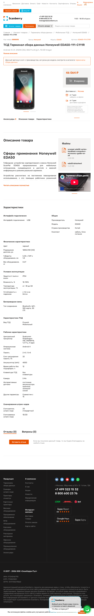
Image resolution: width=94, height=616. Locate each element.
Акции (27, 490)
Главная (6, 33)
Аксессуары (9, 119)
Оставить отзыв (19, 442)
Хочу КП (26, 11)
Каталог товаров (20, 33)
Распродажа (29, 26)
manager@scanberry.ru (48, 21)
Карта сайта (30, 526)
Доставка (25, 4)
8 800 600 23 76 (45, 19)
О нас (27, 487)
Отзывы (73, 4)
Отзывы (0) (10, 431)
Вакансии (16, 4)
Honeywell (37, 40)
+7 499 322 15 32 (45, 16)
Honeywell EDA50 (80, 33)
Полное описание (10, 53)
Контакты (53, 4)
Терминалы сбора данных (41, 33)
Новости (45, 4)
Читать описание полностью (16, 185)
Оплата (33, 4)
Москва (81, 91)
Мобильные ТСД (62, 33)
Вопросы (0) (29, 431)
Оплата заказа (31, 522)
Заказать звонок (11, 11)
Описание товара (26, 119)
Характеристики (43, 119)
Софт (39, 4)
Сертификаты (63, 4)
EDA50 (59, 40)
